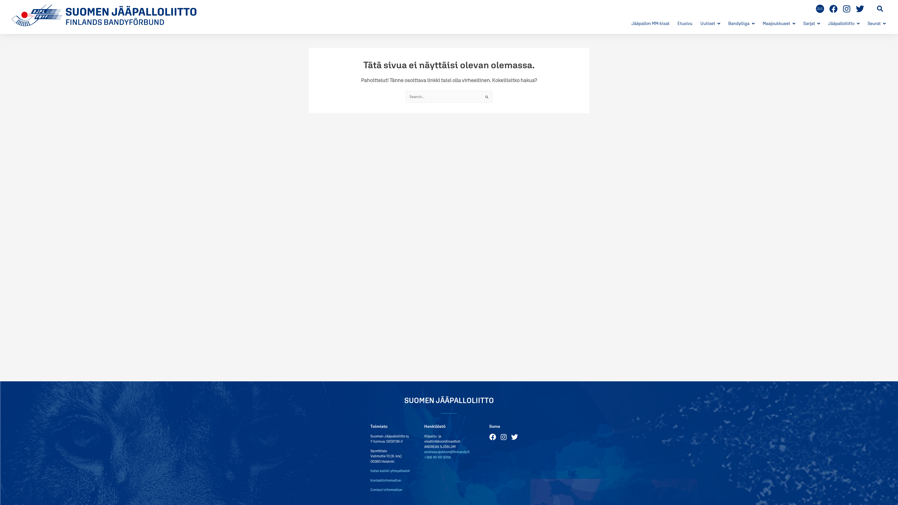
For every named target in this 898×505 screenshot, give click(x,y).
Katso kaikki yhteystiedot (390, 471)
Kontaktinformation (385, 480)
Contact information (386, 490)
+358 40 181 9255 (437, 457)
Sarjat (809, 23)
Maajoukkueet (776, 23)
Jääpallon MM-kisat (650, 23)
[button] (880, 8)
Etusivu (684, 23)
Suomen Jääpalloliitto (449, 400)
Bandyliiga (739, 23)
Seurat (874, 23)
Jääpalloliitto (841, 23)
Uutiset (707, 23)
